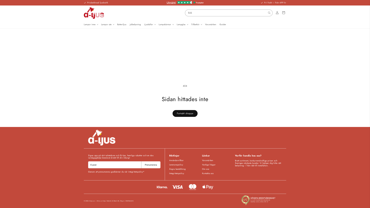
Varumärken (207, 160)
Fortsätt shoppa (185, 113)
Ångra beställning (177, 169)
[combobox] (228, 13)
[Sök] (269, 13)
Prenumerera (151, 165)
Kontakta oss (208, 173)
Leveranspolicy (176, 164)
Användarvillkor (176, 160)
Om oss (205, 169)
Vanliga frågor (208, 164)
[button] (90, 24)
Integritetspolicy (176, 173)
